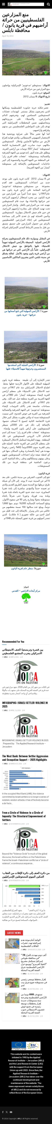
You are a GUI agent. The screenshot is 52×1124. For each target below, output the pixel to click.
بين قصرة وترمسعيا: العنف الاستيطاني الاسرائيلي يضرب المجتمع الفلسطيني (22, 651)
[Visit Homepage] (26, 4)
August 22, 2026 (35, 950)
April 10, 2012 (7, 36)
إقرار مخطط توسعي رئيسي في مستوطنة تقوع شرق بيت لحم (34, 982)
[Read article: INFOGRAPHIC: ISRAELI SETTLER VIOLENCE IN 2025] (26, 725)
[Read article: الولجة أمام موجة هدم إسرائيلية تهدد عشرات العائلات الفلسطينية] (12, 943)
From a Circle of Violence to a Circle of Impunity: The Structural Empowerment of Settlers (24, 816)
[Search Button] (48, 4)
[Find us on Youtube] (11, 1112)
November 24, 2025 (17, 824)
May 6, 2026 (14, 657)
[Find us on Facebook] (2, 1112)
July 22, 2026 (34, 1016)
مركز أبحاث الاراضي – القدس (26, 591)
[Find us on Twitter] (6, 1112)
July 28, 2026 (34, 989)
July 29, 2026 (34, 974)
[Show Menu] (3, 4)
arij (6, 657)
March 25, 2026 (16, 764)
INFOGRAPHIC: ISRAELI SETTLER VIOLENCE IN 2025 (25, 704)
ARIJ (19, 1118)
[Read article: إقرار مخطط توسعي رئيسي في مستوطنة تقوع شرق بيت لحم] (12, 983)
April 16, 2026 (15, 710)
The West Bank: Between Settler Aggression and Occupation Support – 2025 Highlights (25, 758)
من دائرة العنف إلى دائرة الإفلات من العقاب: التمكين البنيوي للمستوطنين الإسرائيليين (26, 874)
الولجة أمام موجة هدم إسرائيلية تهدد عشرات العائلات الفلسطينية (31, 942)
